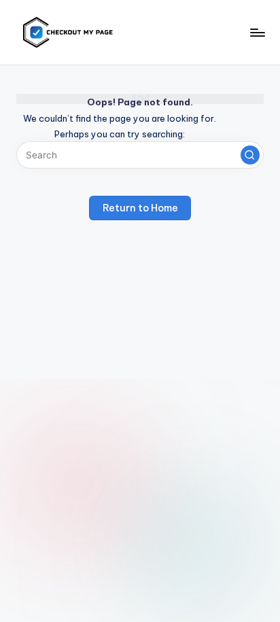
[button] (250, 155)
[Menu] (257, 32)
